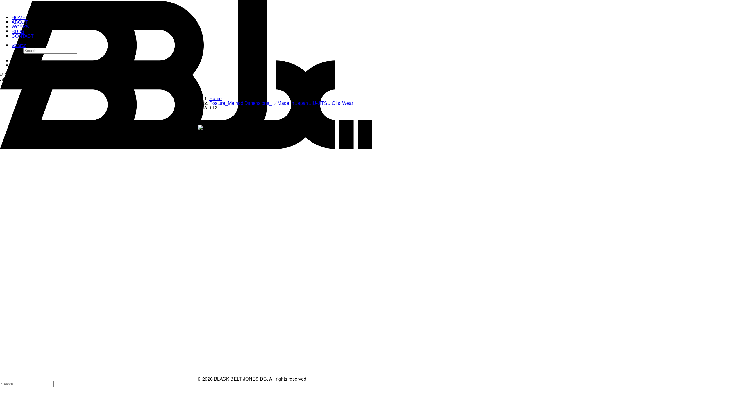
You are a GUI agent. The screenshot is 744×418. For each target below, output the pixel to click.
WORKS (20, 26)
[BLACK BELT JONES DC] (36, 5)
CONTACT (23, 36)
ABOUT (20, 22)
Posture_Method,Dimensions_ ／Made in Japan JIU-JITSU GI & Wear (281, 103)
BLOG (18, 31)
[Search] (27, 383)
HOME (19, 17)
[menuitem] (42, 48)
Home (215, 98)
